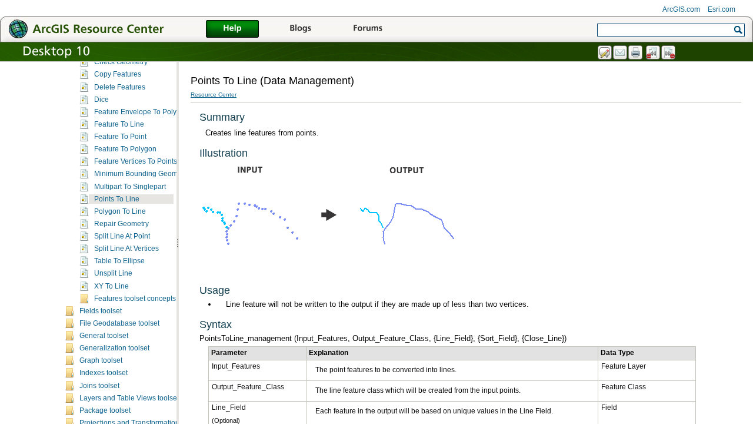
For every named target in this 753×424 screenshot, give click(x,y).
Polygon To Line (120, 211)
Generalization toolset (114, 348)
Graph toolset (100, 360)
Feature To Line (119, 124)
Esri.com (721, 9)
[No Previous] (653, 53)
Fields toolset (100, 310)
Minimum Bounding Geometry (141, 173)
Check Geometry (121, 61)
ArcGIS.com (681, 9)
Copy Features (117, 74)
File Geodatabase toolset (119, 323)
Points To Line (116, 199)
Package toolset (105, 410)
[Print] (636, 53)
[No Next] (669, 53)
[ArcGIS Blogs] (300, 29)
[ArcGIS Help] (232, 29)
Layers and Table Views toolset (129, 398)
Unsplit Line (113, 273)
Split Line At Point (122, 236)
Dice (101, 99)
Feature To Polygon (125, 149)
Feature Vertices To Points (135, 161)
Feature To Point (120, 136)
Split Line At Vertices (126, 248)
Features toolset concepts (135, 298)
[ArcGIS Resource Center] (111, 28)
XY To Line (111, 286)
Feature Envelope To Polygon (141, 111)
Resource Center (213, 94)
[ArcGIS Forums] (367, 29)
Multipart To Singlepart (130, 186)
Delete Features (119, 87)
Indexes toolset (103, 372)
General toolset (103, 335)
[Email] (620, 53)
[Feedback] (605, 53)
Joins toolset (99, 385)
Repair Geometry (121, 223)
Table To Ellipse (119, 260)
